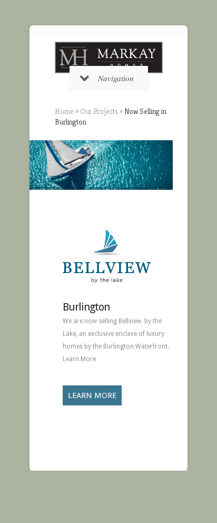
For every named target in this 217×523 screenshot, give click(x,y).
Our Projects (99, 111)
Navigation (116, 78)
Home (64, 111)
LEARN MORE (92, 395)
